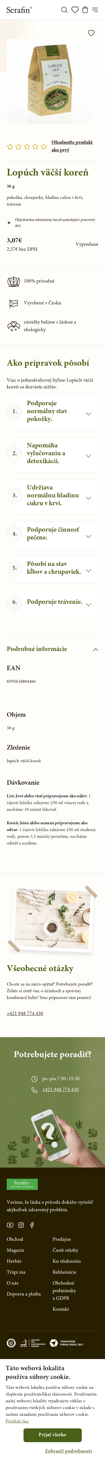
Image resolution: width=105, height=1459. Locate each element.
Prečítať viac (17, 1421)
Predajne (62, 1239)
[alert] (52, 1409)
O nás (12, 1283)
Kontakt (61, 1309)
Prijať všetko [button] (52, 1435)
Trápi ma (16, 1272)
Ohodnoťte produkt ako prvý (72, 146)
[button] (68, 1451)
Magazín (15, 1250)
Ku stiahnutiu (67, 1261)
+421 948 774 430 (25, 1013)
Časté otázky (65, 1250)
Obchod (15, 1239)
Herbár (14, 1261)
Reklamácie (64, 1272)
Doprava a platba (24, 1294)
